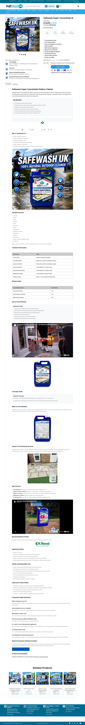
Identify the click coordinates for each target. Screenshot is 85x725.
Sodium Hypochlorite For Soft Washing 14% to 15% (70, 689)
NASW (28, 10)
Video (57, 10)
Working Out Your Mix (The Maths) (54, 0)
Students (25, 0)
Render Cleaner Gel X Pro (29, 689)
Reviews (70, 10)
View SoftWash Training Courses (20, 649)
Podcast (62, 10)
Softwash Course (21, 10)
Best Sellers (13, 15)
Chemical (40, 10)
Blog (66, 10)
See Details (10, 714)
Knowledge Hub (12, 0)
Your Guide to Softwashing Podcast (71, 0)
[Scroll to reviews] (61, 37)
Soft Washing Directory (11, 10)
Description (8, 84)
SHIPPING (15, 84)
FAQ (75, 10)
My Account (76, 2)
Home (6, 15)
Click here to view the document (40, 656)
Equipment (47, 10)
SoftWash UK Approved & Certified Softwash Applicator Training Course (15, 689)
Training (19, 0)
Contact (7, 13)
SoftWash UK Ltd (10, 723)
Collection (34, 10)
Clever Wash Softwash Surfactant (56, 689)
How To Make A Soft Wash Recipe (37, 0)
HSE (53, 10)
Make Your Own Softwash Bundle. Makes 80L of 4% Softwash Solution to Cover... (42, 689)
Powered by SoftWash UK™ (42, 723)
